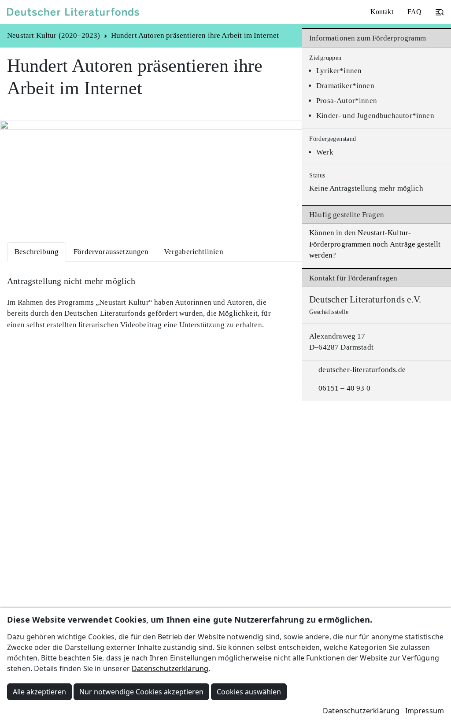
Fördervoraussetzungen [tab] (111, 251)
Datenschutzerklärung (170, 668)
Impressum (424, 711)
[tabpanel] (151, 303)
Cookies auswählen (249, 692)
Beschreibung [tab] (37, 251)
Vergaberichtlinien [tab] (193, 251)
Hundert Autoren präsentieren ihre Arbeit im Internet (195, 35)
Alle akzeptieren (39, 692)
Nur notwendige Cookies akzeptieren (141, 692)
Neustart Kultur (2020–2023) (53, 35)
